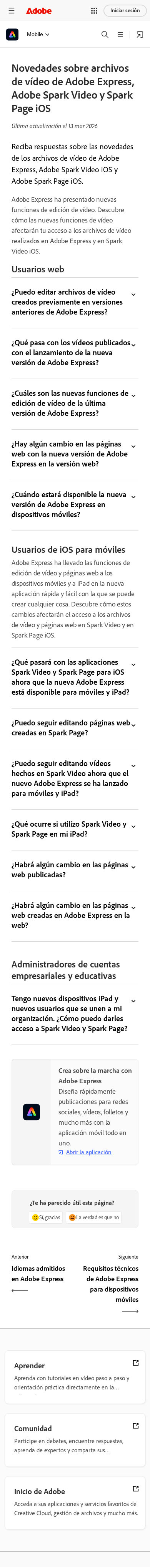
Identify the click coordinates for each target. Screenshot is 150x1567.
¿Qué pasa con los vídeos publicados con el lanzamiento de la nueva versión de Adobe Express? (71, 352)
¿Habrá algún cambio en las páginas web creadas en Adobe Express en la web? (71, 915)
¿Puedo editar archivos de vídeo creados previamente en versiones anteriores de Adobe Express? (67, 301)
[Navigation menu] (11, 10)
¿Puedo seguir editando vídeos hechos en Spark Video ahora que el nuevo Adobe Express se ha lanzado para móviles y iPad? (70, 778)
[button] (94, 11)
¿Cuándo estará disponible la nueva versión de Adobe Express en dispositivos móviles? (69, 504)
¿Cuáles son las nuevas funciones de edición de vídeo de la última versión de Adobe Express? (70, 403)
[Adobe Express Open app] (140, 34)
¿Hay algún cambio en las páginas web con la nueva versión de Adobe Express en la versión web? (70, 453)
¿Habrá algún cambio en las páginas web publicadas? (70, 869)
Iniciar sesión (125, 10)
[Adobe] (39, 10)
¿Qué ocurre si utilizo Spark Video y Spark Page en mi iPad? (69, 829)
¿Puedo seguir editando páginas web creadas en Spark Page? (71, 727)
